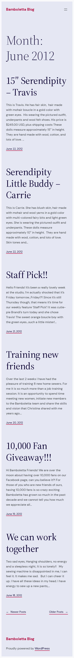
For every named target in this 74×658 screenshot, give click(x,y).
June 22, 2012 (14, 148)
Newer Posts (16, 611)
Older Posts (58, 611)
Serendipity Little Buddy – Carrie (33, 183)
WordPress (42, 648)
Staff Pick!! (27, 275)
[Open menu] (65, 9)
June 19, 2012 (14, 514)
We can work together (31, 542)
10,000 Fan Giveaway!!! (28, 451)
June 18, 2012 (14, 595)
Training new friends (32, 360)
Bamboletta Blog (20, 9)
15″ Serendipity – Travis (36, 86)
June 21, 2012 (14, 331)
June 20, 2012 (14, 422)
